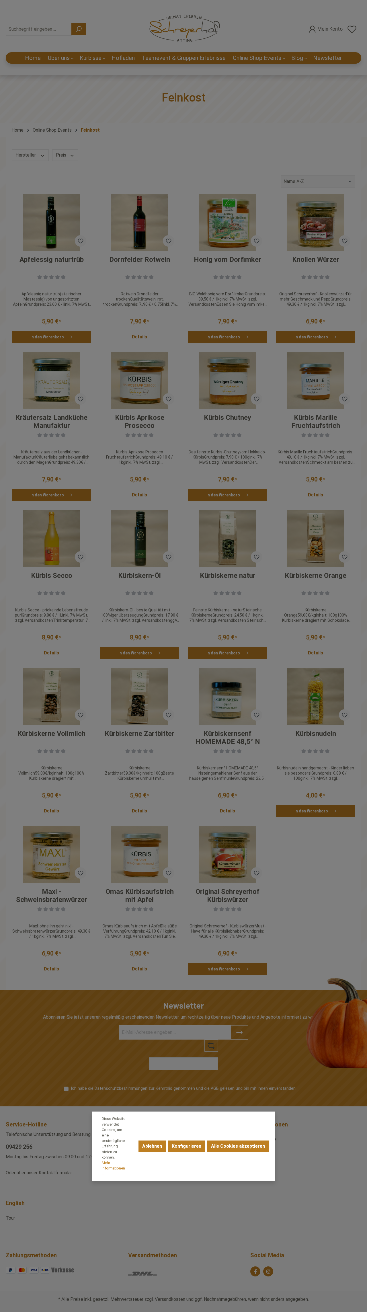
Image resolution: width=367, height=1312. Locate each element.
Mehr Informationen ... (113, 1168)
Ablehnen (152, 1146)
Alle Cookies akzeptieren (238, 1146)
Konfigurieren (186, 1146)
